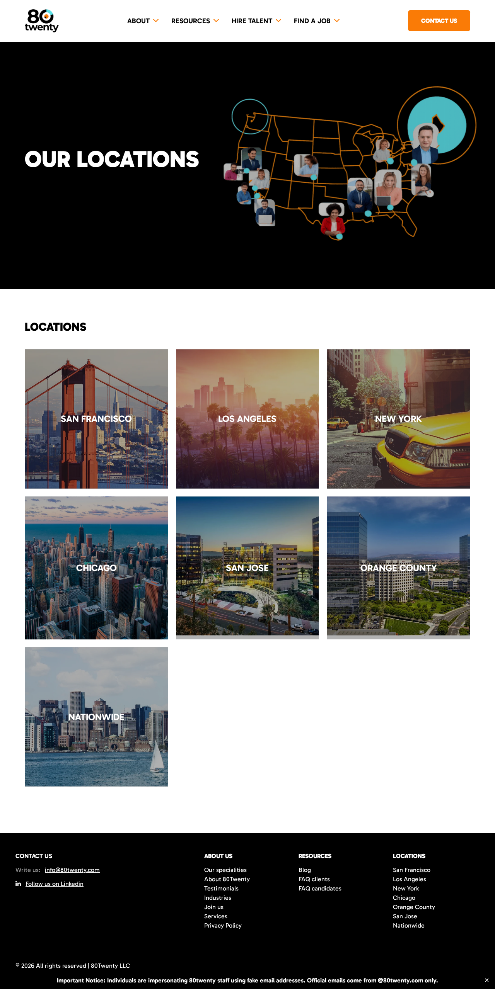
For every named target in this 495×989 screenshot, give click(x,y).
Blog (305, 869)
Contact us (439, 20)
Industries (217, 897)
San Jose (405, 916)
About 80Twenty (227, 879)
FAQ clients (314, 879)
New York (406, 888)
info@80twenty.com (72, 869)
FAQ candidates (320, 888)
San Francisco (411, 869)
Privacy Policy (223, 925)
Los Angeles (409, 879)
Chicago (404, 897)
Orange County (414, 907)
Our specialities (225, 869)
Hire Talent (252, 21)
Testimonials (221, 888)
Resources (190, 21)
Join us (214, 907)
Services (215, 916)
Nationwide (409, 925)
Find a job (312, 21)
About (138, 21)
